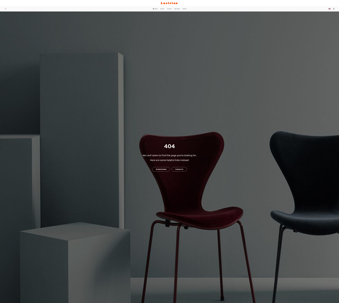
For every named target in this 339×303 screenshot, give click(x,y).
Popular (162, 9)
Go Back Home (161, 169)
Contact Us (179, 169)
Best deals (177, 9)
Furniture (169, 9)
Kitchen (184, 9)
